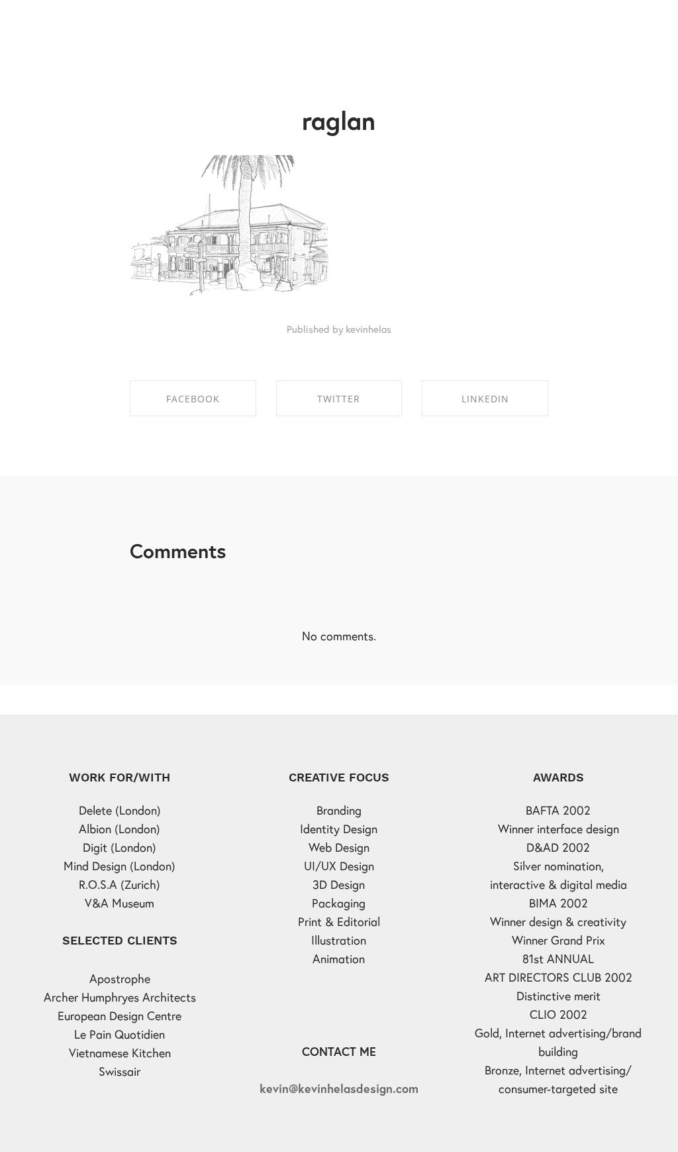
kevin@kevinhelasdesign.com (339, 1088)
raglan (338, 120)
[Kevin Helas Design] (76, 23)
